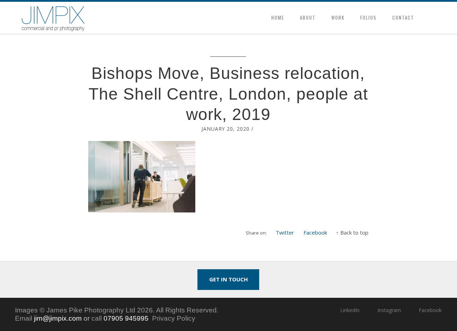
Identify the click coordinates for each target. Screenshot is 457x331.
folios (368, 17)
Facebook (315, 232)
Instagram (389, 310)
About (308, 17)
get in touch (228, 279)
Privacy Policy (173, 318)
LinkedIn (349, 310)
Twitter (285, 232)
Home (277, 17)
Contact (403, 17)
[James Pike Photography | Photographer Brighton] (53, 18)
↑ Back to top (352, 232)
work (338, 17)
